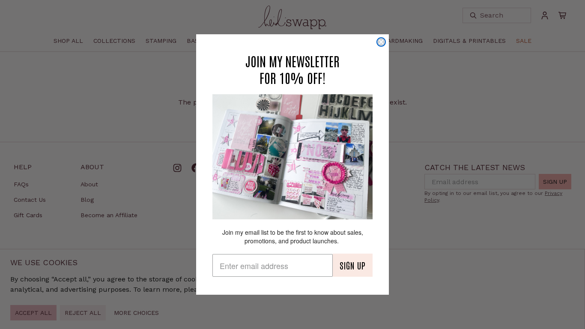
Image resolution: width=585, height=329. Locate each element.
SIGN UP (353, 265)
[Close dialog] (381, 42)
